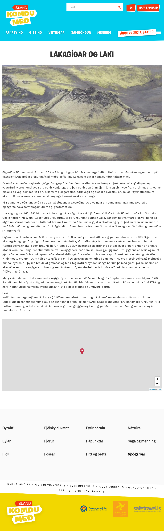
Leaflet (152, 389)
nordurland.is (141, 488)
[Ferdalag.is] (21, 15)
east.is (64, 490)
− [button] (157, 384)
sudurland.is (18, 484)
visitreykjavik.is (90, 491)
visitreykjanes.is (50, 485)
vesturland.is (82, 486)
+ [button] (157, 379)
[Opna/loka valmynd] (158, 32)
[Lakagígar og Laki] (82, 351)
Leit (72, 7)
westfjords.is (111, 487)
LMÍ (159, 389)
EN (131, 8)
